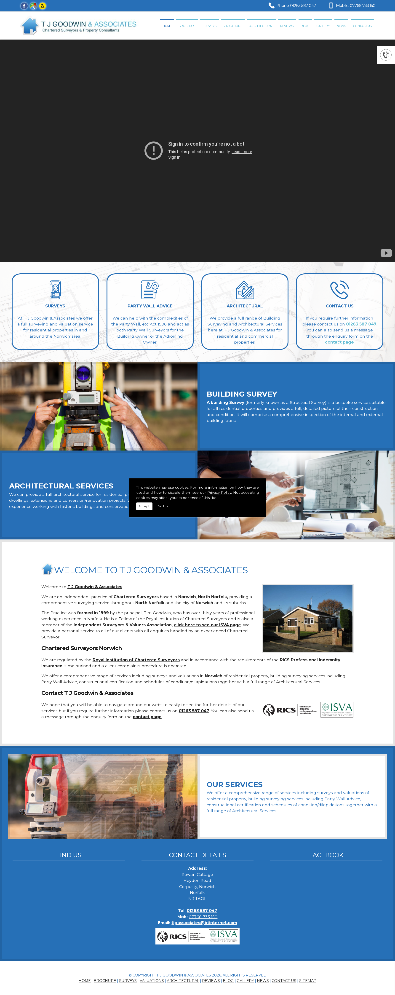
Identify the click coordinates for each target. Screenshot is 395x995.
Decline (162, 506)
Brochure (187, 26)
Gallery (323, 26)
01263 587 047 (303, 5)
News (341, 26)
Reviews (287, 26)
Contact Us (362, 26)
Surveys (210, 26)
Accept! (144, 506)
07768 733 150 (362, 5)
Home (167, 26)
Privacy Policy (219, 492)
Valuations (233, 26)
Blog (305, 26)
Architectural (261, 26)
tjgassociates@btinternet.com (204, 922)
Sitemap (307, 981)
